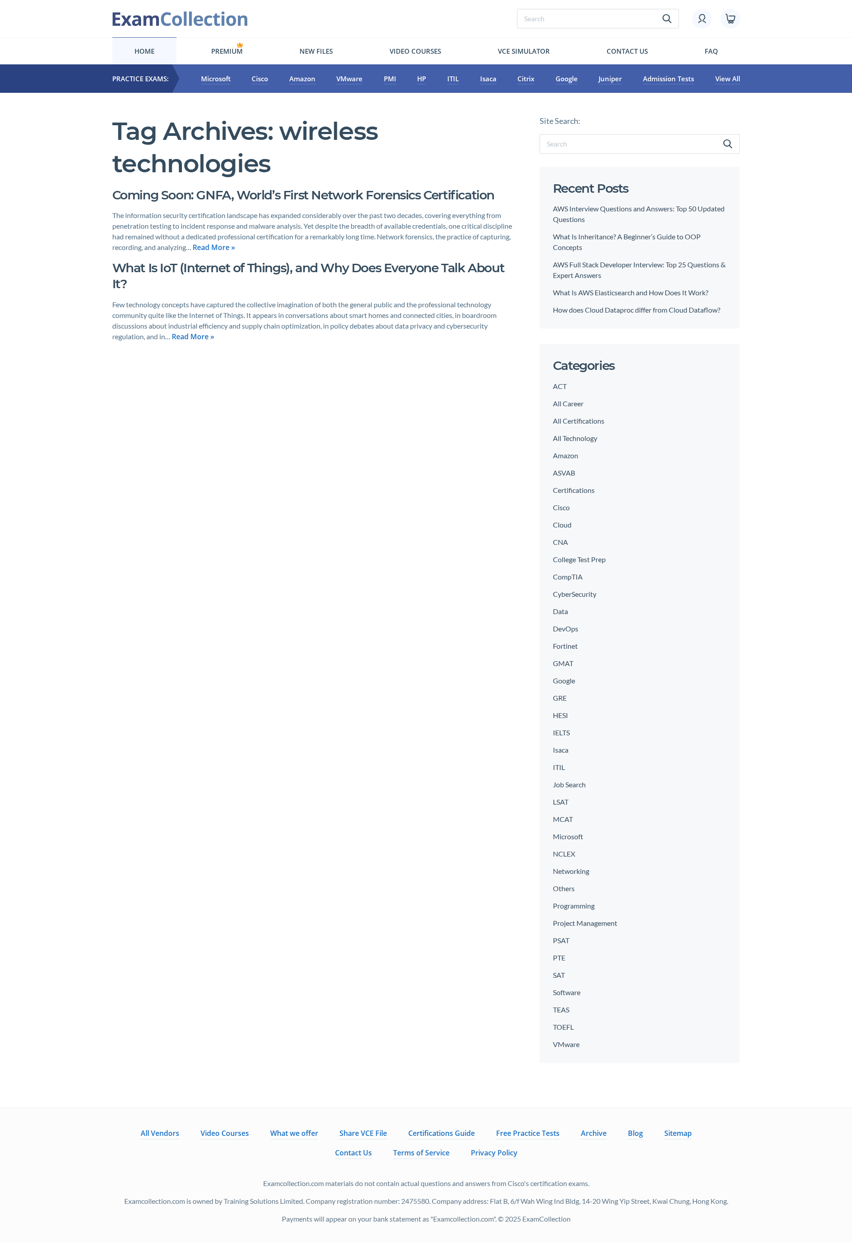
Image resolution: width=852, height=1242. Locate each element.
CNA (560, 542)
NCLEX (564, 853)
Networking (571, 871)
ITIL (453, 78)
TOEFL (563, 1027)
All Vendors (160, 1133)
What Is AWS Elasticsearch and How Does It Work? (630, 292)
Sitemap (678, 1133)
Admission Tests (668, 78)
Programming (574, 905)
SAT (559, 975)
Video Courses (415, 51)
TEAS (561, 1009)
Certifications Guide (441, 1133)
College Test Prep (579, 559)
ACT (560, 386)
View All (727, 78)
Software (566, 992)
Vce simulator (524, 51)
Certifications (574, 490)
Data (560, 611)
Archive (594, 1133)
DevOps (565, 628)
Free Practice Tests (528, 1133)
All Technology (575, 438)
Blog (635, 1133)
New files (316, 51)
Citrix (525, 78)
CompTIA (568, 576)
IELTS (561, 732)
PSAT (561, 940)
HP (421, 78)
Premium (227, 51)
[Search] (727, 144)
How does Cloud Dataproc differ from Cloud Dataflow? (636, 310)
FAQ (711, 51)
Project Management (585, 923)
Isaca (488, 78)
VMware (349, 78)
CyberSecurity (574, 594)
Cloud (562, 524)
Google (567, 78)
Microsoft (216, 78)
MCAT (563, 819)
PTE (559, 957)
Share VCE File (363, 1133)
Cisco (260, 78)
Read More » (214, 247)
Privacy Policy (494, 1153)
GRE (560, 698)
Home (144, 51)
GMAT (563, 663)
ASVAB (564, 472)
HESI (560, 715)
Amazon (302, 78)
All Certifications (578, 421)
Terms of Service (421, 1153)
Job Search (569, 784)
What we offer (294, 1133)
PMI (390, 78)
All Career (568, 403)
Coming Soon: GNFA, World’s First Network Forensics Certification (303, 194)
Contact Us (627, 51)
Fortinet (565, 646)
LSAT (560, 802)
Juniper (610, 78)
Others (564, 888)
